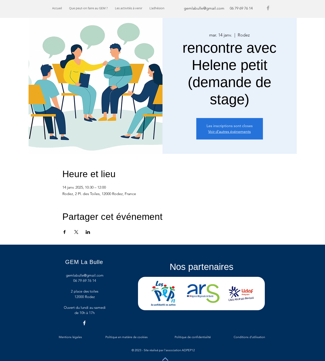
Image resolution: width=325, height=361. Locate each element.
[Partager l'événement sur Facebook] (64, 232)
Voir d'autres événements (229, 131)
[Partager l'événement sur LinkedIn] (88, 232)
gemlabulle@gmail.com (204, 8)
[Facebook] (268, 8)
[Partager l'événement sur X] (76, 232)
